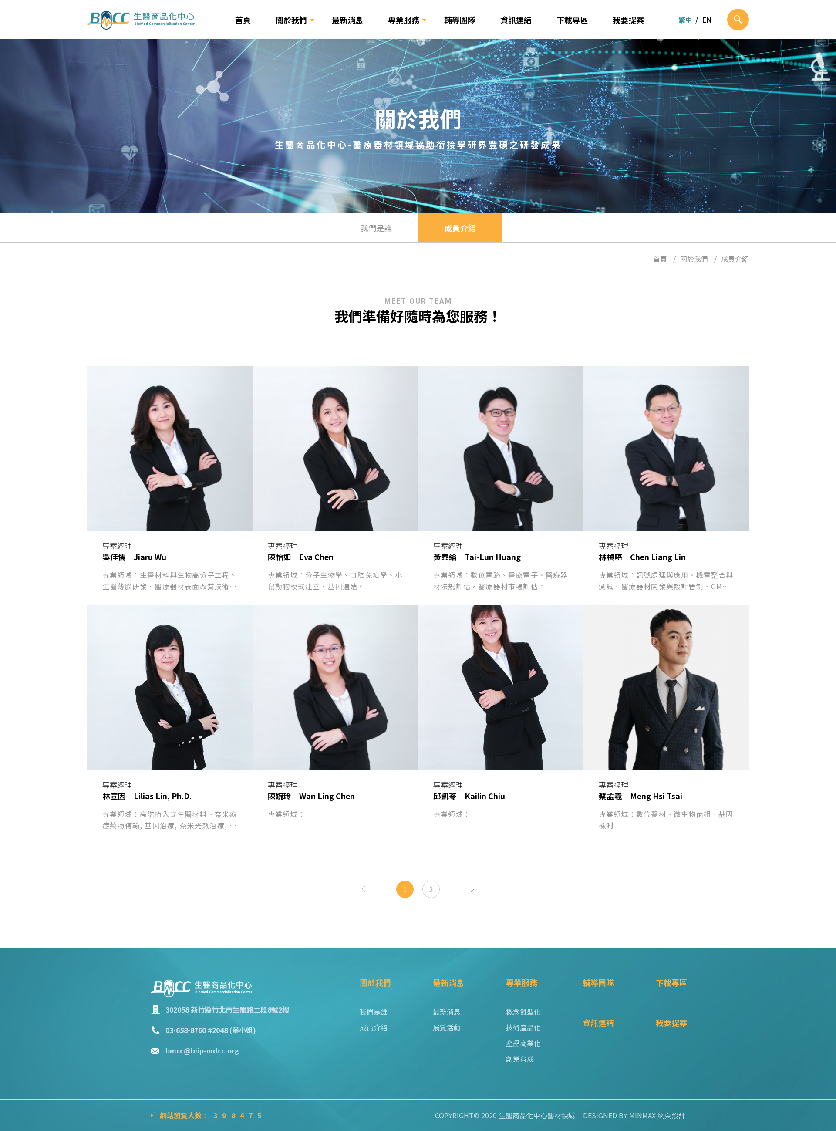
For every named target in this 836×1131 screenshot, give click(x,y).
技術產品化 (523, 1027)
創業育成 (520, 1058)
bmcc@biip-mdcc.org (202, 1050)
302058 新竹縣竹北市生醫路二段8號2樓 (227, 1009)
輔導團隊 (459, 19)
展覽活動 (447, 1027)
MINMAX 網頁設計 (657, 1115)
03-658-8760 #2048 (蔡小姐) (210, 1030)
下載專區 (572, 19)
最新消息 (347, 19)
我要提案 (628, 19)
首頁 (243, 19)
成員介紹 (460, 227)
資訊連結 (516, 19)
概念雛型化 (523, 1011)
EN (706, 19)
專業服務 (403, 19)
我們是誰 (376, 227)
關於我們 (291, 19)
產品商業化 (523, 1043)
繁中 (685, 19)
